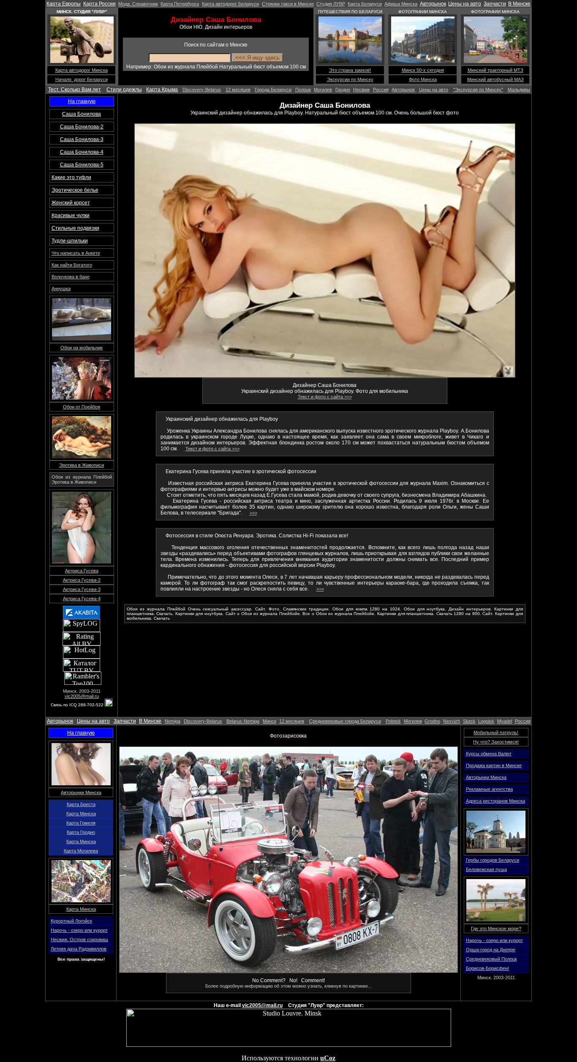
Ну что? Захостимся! (496, 741)
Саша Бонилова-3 (81, 139)
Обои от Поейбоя (81, 406)
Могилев (323, 89)
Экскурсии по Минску (350, 79)
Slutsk (469, 721)
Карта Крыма (162, 90)
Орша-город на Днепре (490, 949)
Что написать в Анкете (76, 253)
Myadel (504, 721)
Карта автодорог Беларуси (230, 3)
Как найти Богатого (72, 264)
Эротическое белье (75, 190)
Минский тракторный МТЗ (495, 70)
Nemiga (172, 721)
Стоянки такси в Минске (288, 3)
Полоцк (303, 89)
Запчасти (495, 4)
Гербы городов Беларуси (492, 860)
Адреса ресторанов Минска (495, 800)
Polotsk (393, 721)
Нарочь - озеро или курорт (79, 930)
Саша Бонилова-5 (81, 165)
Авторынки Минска (81, 792)
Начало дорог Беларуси (81, 79)
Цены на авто (464, 4)
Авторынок (433, 4)
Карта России (99, 4)
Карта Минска (81, 813)
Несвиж (361, 89)
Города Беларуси (273, 89)
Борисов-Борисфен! (487, 968)
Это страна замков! (350, 70)
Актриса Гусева (81, 570)
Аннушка (61, 288)
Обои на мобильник (81, 347)
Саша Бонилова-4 (81, 152)
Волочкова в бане (71, 276)
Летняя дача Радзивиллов (78, 948)
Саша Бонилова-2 (81, 127)
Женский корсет (71, 203)
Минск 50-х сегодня (423, 70)
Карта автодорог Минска (81, 70)
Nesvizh (451, 721)
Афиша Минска (400, 3)
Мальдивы (519, 89)
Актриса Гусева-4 (82, 598)
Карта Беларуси (365, 3)
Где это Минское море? (496, 928)
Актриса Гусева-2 (82, 580)
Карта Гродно (81, 832)
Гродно (342, 89)
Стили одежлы (124, 90)
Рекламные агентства (489, 789)
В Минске (519, 4)
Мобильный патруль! (496, 732)
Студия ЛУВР (330, 3)
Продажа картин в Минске (494, 765)
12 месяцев (238, 89)
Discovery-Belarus (201, 89)
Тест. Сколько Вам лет (74, 90)
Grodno (432, 721)
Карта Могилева (81, 850)
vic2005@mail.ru (82, 696)
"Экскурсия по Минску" (478, 89)
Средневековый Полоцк (491, 958)
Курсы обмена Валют (489, 753)
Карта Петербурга (180, 3)
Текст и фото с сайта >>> (325, 396)
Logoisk (486, 721)
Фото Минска (423, 79)
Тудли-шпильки (70, 241)
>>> (253, 512)
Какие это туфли (71, 177)
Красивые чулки (71, 215)
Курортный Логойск (71, 920)
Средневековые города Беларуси (345, 721)
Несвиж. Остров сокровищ (79, 939)
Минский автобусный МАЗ (495, 79)
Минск (269, 721)
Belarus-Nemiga (242, 721)
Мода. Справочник (138, 3)
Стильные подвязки (75, 228)
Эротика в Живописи (81, 465)
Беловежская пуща (486, 869)
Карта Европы (63, 4)
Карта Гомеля (80, 822)
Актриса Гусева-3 (82, 589)
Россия (381, 89)
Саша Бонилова (81, 114)
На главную (81, 101)
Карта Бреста (81, 804)
